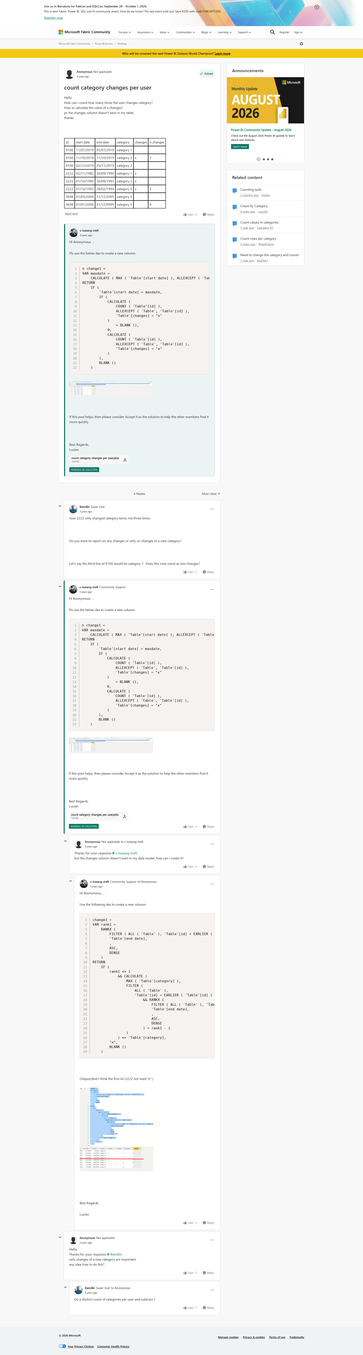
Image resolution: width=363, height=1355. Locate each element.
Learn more (222, 53)
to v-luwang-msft (132, 842)
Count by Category (254, 206)
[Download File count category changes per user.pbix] (125, 459)
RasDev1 (262, 260)
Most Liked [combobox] (211, 494)
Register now (53, 17)
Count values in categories (259, 222)
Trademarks (296, 1337)
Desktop (121, 43)
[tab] (264, 159)
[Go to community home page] (84, 32)
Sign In (298, 32)
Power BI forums (104, 43)
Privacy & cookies (254, 1337)
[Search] (272, 32)
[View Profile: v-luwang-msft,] (73, 233)
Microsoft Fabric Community (74, 43)
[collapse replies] (60, 506)
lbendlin (85, 507)
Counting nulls (251, 189)
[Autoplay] (258, 159)
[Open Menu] (301, 44)
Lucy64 (263, 211)
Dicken (266, 195)
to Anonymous (147, 882)
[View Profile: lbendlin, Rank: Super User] (73, 509)
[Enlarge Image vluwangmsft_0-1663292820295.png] (116, 1129)
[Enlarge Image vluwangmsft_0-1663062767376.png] (111, 389)
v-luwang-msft (89, 230)
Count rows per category (258, 238)
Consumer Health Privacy (113, 1346)
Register (284, 32)
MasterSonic (266, 244)
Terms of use (277, 1337)
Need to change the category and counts (269, 255)
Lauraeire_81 (265, 228)
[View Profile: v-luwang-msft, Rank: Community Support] (73, 589)
